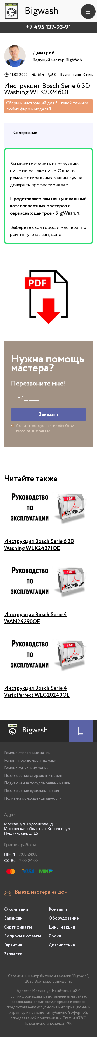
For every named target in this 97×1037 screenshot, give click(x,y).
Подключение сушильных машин (32, 791)
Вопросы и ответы (22, 936)
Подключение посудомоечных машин (37, 783)
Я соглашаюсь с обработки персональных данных (45, 428)
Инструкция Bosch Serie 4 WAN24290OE (35, 618)
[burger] (88, 11)
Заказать (49, 414)
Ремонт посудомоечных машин (31, 760)
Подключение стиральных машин (33, 775)
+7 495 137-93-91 (48, 27)
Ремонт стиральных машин (27, 753)
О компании (16, 909)
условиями (48, 425)
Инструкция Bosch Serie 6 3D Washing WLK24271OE (39, 544)
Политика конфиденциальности (33, 798)
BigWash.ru (68, 213)
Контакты (58, 909)
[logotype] (31, 11)
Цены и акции (61, 927)
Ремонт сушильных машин (26, 768)
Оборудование (63, 918)
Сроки (54, 936)
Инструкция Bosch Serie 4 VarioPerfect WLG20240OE (37, 691)
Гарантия (13, 945)
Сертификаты (18, 927)
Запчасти (13, 954)
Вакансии (13, 918)
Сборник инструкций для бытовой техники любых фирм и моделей (47, 106)
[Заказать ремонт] (81, 731)
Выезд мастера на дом (41, 892)
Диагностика (61, 945)
